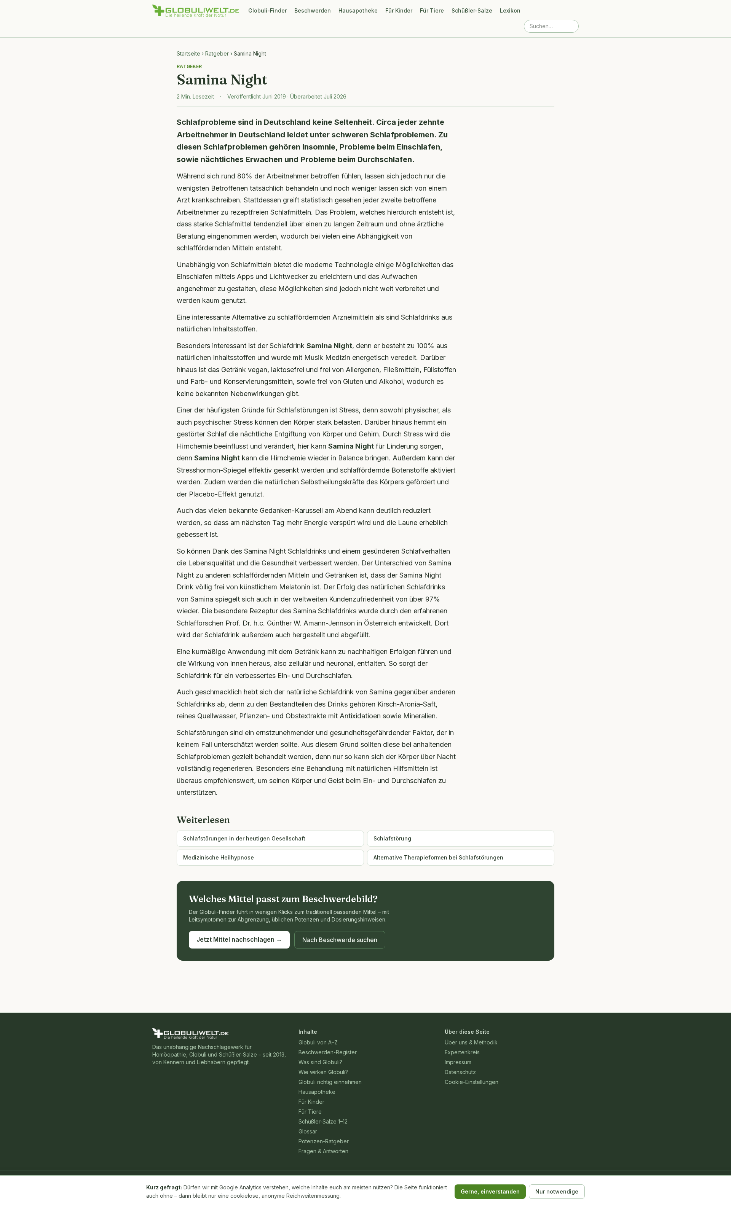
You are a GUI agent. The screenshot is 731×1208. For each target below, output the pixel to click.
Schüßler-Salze (472, 10)
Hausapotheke (358, 10)
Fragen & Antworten (323, 1151)
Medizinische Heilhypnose (218, 857)
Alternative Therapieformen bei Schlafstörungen (438, 857)
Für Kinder (398, 10)
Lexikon (510, 10)
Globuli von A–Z (318, 1042)
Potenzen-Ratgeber (323, 1141)
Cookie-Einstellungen (471, 1082)
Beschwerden (312, 10)
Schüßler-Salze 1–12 (323, 1121)
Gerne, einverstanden (490, 1191)
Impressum (458, 1062)
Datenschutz (460, 1072)
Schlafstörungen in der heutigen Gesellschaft (244, 838)
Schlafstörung (392, 838)
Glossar (307, 1131)
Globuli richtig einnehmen (330, 1082)
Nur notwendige (556, 1191)
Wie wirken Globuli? (323, 1072)
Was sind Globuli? (320, 1062)
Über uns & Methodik (471, 1042)
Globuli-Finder (267, 10)
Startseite (188, 53)
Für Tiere (432, 10)
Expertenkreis (462, 1052)
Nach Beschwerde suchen (339, 940)
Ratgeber (217, 53)
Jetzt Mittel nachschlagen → (239, 939)
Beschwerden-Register (327, 1052)
